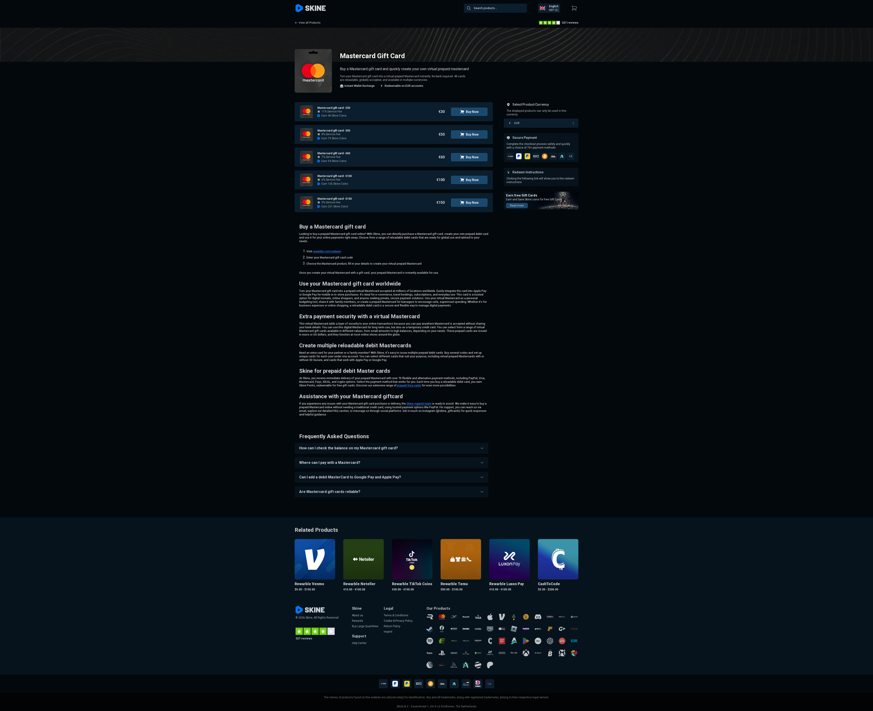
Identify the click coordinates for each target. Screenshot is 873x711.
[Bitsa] (550, 653)
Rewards (357, 620)
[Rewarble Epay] (442, 641)
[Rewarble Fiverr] (429, 653)
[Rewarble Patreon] (490, 665)
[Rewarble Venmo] (502, 617)
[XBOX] (526, 653)
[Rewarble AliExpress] (466, 641)
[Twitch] (526, 629)
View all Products (310, 22)
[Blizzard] (574, 641)
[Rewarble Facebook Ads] (442, 629)
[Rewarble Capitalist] (478, 653)
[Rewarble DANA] (574, 617)
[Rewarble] (429, 617)
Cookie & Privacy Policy (398, 620)
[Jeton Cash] (478, 665)
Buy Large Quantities (365, 626)
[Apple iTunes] (490, 617)
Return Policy (392, 626)
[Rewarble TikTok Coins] (514, 617)
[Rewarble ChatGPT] (550, 641)
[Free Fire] (550, 629)
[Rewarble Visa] (478, 617)
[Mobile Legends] (562, 653)
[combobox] (495, 8)
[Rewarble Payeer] (562, 617)
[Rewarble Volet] (478, 629)
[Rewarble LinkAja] (502, 641)
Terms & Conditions (396, 615)
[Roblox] (514, 629)
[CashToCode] (490, 641)
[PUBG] (490, 629)
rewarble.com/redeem (327, 251)
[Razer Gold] (526, 617)
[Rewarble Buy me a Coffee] (466, 653)
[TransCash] (442, 665)
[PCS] (574, 629)
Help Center (359, 643)
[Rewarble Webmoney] (429, 665)
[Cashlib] (550, 617)
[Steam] (429, 629)
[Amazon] (478, 641)
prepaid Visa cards (409, 385)
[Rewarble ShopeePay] (502, 629)
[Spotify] (429, 641)
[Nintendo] (454, 653)
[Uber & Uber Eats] (538, 641)
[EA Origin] (562, 641)
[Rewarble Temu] (538, 629)
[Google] (526, 641)
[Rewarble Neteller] (538, 653)
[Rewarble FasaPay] (454, 641)
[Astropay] (514, 641)
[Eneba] (574, 653)
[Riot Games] (454, 629)
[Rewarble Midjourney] (454, 665)
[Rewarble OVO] (502, 653)
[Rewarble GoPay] (562, 629)
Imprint (388, 631)
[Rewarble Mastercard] (442, 617)
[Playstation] (442, 653)
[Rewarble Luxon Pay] (490, 653)
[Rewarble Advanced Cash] (466, 665)
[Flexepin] (514, 653)
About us (357, 615)
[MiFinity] (454, 617)
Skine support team (418, 403)
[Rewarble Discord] (538, 617)
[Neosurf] (466, 617)
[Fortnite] (466, 629)
